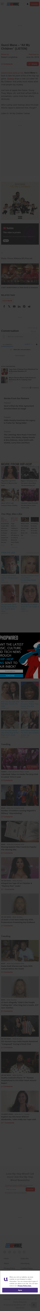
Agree (20, 1290)
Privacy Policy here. (24, 1286)
